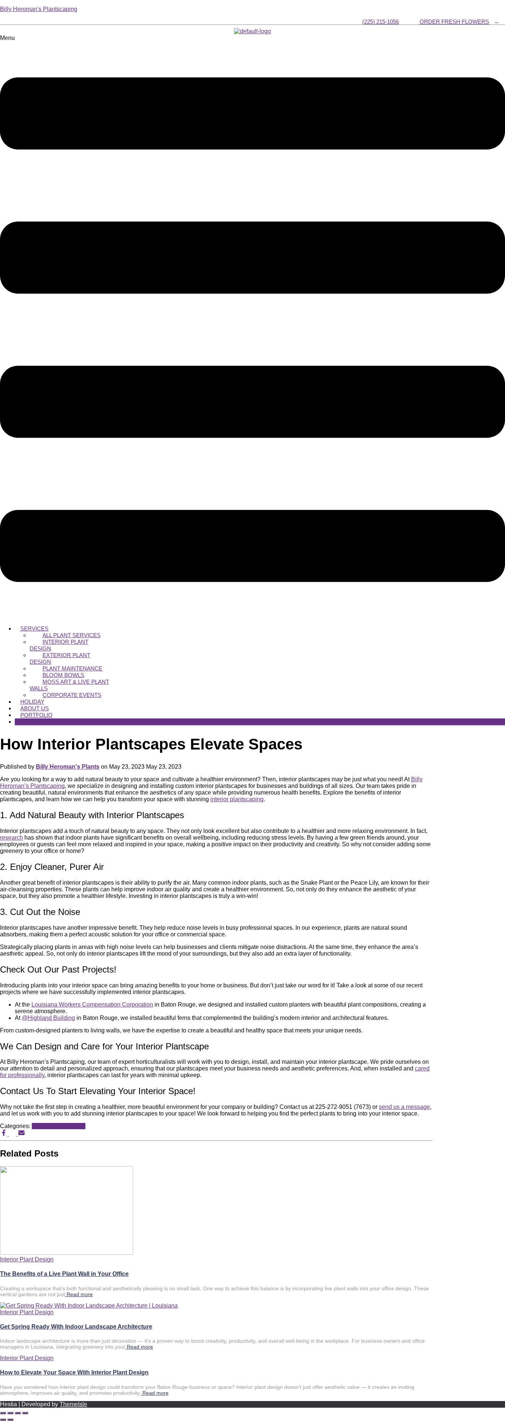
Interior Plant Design (59, 645)
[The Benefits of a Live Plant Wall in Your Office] (66, 1253)
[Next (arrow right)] (10, 1419)
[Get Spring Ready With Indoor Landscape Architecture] (89, 1305)
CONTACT (33, 721)
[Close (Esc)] (25, 1413)
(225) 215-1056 (380, 21)
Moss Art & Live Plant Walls (69, 685)
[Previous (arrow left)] (3, 1419)
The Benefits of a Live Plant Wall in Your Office (64, 1274)
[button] (252, 327)
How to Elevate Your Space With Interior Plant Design (74, 1372)
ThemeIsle (73, 1404)
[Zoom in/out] (3, 1413)
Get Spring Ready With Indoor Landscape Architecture (76, 1326)
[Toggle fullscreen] (10, 1413)
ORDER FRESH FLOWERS (454, 21)
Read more (79, 1294)
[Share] (18, 1413)
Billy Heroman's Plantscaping (38, 9)
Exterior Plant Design (60, 658)
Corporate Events (72, 695)
